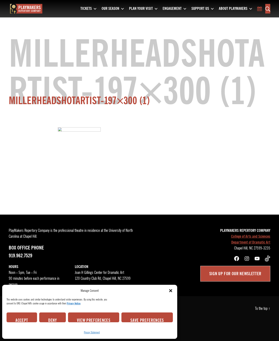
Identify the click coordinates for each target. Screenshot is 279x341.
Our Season (110, 8)
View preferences (94, 319)
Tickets (86, 8)
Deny (52, 319)
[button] (170, 290)
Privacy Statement (92, 332)
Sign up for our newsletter (235, 274)
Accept (21, 319)
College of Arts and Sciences (250, 236)
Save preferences (147, 319)
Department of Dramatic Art (250, 242)
